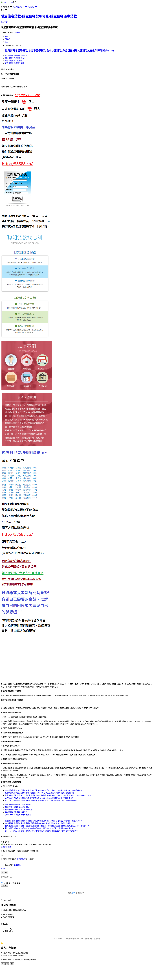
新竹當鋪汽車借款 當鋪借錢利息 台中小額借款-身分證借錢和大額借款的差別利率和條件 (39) (39, 798)
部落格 (7, 39)
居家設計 (18, 32)
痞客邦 (19, 859)
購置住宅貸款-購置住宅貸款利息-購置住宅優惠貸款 (39, 16)
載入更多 (4, 872)
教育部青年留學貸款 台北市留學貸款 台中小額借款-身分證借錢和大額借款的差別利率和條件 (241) (59, 50)
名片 (6, 42)
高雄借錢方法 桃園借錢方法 (15, 58)
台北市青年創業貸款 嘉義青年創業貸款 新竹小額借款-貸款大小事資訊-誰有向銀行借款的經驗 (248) (41, 800)
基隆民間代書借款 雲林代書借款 (17, 807)
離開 (12, 964)
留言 (24, 859)
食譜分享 (17, 865)
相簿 (6, 37)
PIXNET (61, 939)
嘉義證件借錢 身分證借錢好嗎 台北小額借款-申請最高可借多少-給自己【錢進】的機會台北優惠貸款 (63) (43, 790)
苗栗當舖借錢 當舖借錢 (13, 61)
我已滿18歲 (5, 964)
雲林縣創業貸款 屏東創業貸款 (16, 56)
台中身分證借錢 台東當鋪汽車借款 (18, 805)
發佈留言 (4, 885)
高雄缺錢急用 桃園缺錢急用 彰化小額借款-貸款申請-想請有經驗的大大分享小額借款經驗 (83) (39, 793)
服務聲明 (97, 939)
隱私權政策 (88, 939)
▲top (3, 868)
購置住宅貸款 (6, 847)
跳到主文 (4, 22)
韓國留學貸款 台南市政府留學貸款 (18, 815)
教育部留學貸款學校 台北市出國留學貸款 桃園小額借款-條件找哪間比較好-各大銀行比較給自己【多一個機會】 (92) (48, 795)
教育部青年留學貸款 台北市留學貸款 (18, 810)
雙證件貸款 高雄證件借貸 (14, 63)
